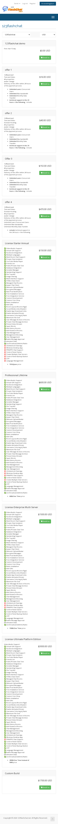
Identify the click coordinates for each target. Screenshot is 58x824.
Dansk (16, 3)
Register (33, 3)
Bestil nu (46, 57)
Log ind (25, 3)
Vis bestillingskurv (47, 4)
